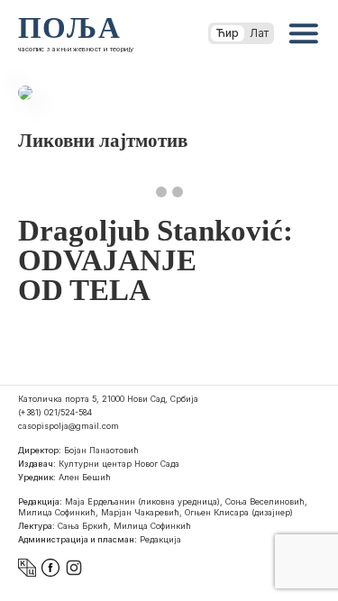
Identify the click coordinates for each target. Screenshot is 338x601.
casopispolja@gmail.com (68, 426)
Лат (259, 33)
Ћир (227, 33)
